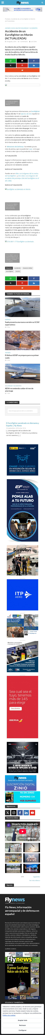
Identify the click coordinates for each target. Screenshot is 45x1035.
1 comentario (24, 41)
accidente (17, 268)
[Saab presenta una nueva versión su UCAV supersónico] (22, 307)
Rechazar (22, 1025)
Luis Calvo (34, 41)
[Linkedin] (26, 812)
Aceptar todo (22, 1020)
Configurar (22, 1030)
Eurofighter (35, 111)
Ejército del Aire (26, 114)
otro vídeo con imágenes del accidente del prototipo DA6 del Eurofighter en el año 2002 (22, 178)
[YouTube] (32, 812)
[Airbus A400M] (31, 858)
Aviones (7, 28)
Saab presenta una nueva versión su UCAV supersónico (22, 323)
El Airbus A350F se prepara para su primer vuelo (22, 356)
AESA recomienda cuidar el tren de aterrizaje (19, 389)
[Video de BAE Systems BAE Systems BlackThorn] (31, 847)
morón (18, 271)
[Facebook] (20, 812)
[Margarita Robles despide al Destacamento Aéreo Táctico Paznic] (13, 847)
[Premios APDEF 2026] (31, 868)
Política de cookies (9, 1015)
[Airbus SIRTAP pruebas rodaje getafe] (13, 868)
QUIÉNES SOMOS (10, 949)
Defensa (8, 319)
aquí (30, 149)
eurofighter (9, 271)
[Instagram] (14, 812)
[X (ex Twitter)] (7, 812)
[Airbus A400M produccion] (13, 858)
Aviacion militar (27, 268)
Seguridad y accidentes (29, 28)
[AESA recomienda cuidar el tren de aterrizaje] (22, 373)
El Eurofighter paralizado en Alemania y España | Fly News (22, 424)
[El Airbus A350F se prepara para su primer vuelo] (22, 340)
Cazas (13, 28)
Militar (18, 28)
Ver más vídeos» (34, 880)
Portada (7, 19)
